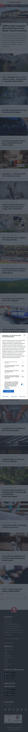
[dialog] (14, 366)
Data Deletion (5, 396)
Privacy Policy (22, 396)
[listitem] (14, 362)
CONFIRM (8, 391)
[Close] (25, 335)
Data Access (14, 396)
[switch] (22, 366)
